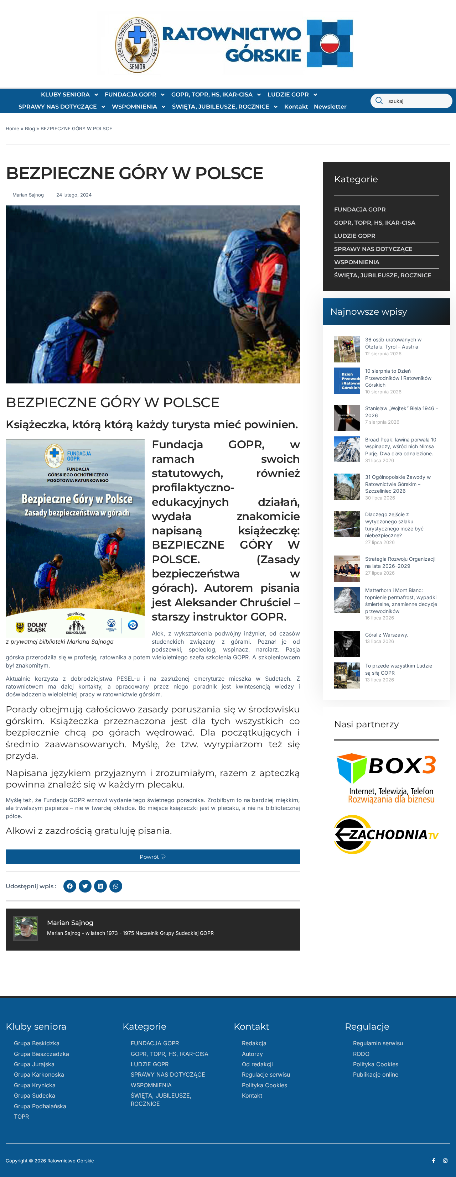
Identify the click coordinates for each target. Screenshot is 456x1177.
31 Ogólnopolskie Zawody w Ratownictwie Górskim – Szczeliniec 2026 (398, 484)
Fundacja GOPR (64, 800)
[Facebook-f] (434, 1161)
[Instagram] (445, 1161)
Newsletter (330, 106)
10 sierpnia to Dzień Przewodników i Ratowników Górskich (398, 378)
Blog (30, 128)
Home (12, 128)
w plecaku (224, 807)
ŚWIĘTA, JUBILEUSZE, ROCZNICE (220, 106)
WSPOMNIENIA (134, 106)
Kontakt (296, 106)
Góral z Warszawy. (386, 635)
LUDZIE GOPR (288, 94)
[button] (153, 856)
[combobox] (411, 101)
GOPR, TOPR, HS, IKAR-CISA (212, 94)
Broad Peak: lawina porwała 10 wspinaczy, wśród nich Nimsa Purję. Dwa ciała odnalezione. (400, 446)
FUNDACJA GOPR (130, 94)
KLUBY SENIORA (65, 94)
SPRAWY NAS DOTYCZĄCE (58, 106)
